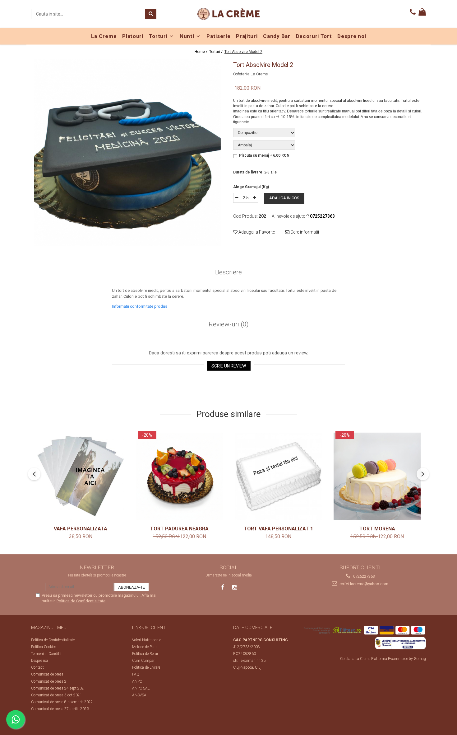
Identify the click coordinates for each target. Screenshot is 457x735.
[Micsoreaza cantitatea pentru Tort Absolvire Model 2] (236, 198)
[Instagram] (234, 587)
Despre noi (39, 660)
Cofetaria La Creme (250, 74)
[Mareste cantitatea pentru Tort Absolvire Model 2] (254, 198)
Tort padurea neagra (179, 529)
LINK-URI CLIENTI (149, 627)
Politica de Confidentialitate (81, 601)
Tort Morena (377, 529)
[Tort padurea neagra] (179, 476)
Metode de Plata (145, 647)
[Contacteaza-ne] (413, 12)
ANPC (137, 681)
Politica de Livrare (146, 667)
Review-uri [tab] (228, 324)
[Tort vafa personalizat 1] (278, 476)
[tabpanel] (127, 152)
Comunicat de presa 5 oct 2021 (56, 695)
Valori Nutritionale (146, 640)
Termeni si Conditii (46, 654)
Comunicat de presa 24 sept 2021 (58, 688)
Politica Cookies (43, 647)
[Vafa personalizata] (80, 476)
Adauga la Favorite (256, 232)
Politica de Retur (145, 654)
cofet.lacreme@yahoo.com (363, 583)
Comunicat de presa (47, 674)
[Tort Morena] (377, 476)
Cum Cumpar (143, 660)
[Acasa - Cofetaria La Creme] (228, 14)
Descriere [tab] (228, 272)
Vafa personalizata (80, 529)
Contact (37, 667)
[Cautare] (150, 14)
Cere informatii (304, 232)
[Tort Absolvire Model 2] (127, 152)
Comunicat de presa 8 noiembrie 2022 (62, 702)
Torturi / (216, 52)
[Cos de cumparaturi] (422, 12)
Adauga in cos (284, 198)
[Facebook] (222, 587)
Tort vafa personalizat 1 (278, 529)
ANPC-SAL (141, 688)
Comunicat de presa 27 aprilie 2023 (60, 709)
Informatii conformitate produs (139, 306)
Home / (201, 52)
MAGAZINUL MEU (49, 627)
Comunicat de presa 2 (49, 681)
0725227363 (363, 576)
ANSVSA (139, 695)
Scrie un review (228, 365)
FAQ (135, 674)
